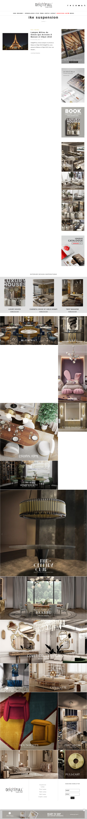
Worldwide (20, 13)
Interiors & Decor (30, 13)
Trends (42, 13)
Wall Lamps (42, 794)
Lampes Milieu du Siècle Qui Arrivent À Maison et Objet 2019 (41, 34)
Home (14, 13)
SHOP (66, 13)
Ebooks (72, 13)
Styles (37, 13)
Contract (53, 13)
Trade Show (36, 29)
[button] (85, 297)
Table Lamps (42, 791)
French (32, 29)
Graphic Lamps (42, 796)
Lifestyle (47, 13)
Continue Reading (35, 53)
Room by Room (60, 13)
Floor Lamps (42, 789)
